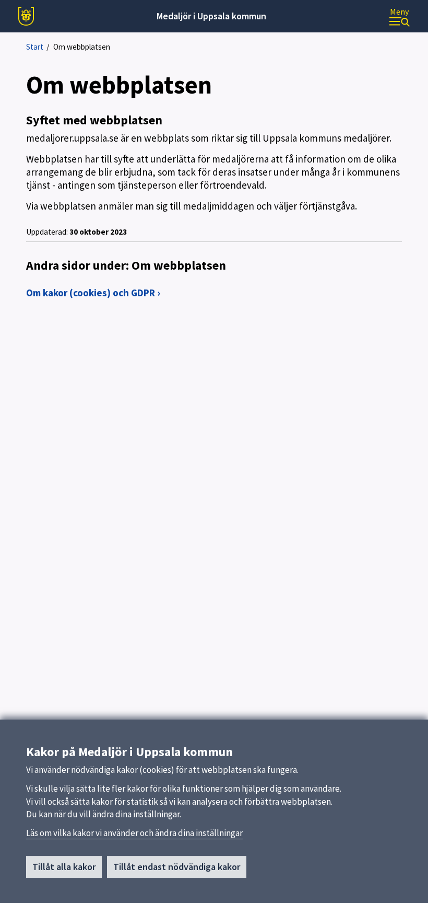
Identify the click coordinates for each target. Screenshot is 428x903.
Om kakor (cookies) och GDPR (90, 292)
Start (34, 47)
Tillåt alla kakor (64, 867)
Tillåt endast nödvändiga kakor (176, 867)
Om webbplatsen (81, 47)
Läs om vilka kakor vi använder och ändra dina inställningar (134, 833)
